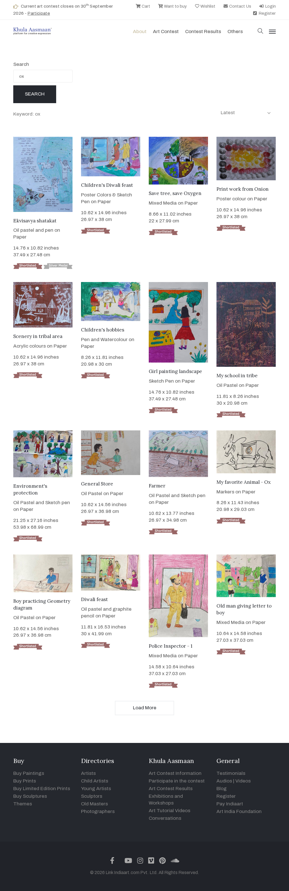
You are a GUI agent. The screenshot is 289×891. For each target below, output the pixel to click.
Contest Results (203, 31)
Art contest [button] (166, 31)
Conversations (165, 818)
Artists (88, 773)
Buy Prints (24, 781)
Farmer (157, 486)
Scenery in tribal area (37, 336)
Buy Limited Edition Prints (41, 788)
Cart (145, 6)
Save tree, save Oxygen (175, 193)
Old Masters (94, 804)
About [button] (139, 31)
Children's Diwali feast (107, 185)
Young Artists (96, 788)
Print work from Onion (242, 189)
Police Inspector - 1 (170, 646)
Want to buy (175, 6)
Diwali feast (94, 599)
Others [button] (235, 31)
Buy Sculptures (30, 796)
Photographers (98, 811)
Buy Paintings (28, 773)
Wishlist (207, 6)
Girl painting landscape (175, 371)
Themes (22, 804)
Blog (221, 788)
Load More (144, 707)
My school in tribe (237, 375)
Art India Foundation (239, 811)
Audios (224, 781)
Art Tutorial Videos (169, 810)
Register (267, 13)
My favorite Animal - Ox (243, 482)
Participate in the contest (177, 781)
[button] (260, 31)
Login (270, 6)
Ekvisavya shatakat (34, 221)
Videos (243, 781)
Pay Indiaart (229, 804)
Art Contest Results (170, 788)
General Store (97, 484)
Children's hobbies (102, 330)
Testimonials (230, 773)
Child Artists (94, 781)
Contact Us (239, 6)
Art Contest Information (175, 773)
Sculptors (91, 796)
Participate (38, 13)
